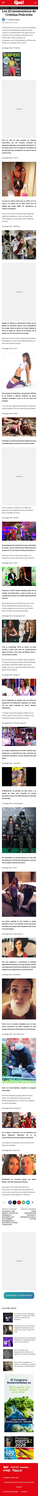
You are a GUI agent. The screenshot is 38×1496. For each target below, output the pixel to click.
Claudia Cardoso (14, 19)
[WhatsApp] (23, 1202)
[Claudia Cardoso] (3, 19)
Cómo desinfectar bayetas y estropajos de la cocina (28, 1215)
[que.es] (19, 3)
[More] (32, 1202)
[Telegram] (28, 1202)
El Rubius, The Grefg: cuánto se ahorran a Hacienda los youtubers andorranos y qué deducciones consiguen (10, 1217)
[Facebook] (10, 1202)
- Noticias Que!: (14, 8)
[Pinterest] (19, 1202)
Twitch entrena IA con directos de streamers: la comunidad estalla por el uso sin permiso (25, 1340)
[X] (14, 1202)
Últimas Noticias (4, 8)
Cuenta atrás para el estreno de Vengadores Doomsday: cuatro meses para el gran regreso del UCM (24, 1329)
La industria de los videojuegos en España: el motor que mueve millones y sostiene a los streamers (24, 1316)
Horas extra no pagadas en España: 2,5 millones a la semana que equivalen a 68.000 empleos (25, 1364)
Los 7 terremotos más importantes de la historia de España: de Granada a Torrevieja (24, 1352)
